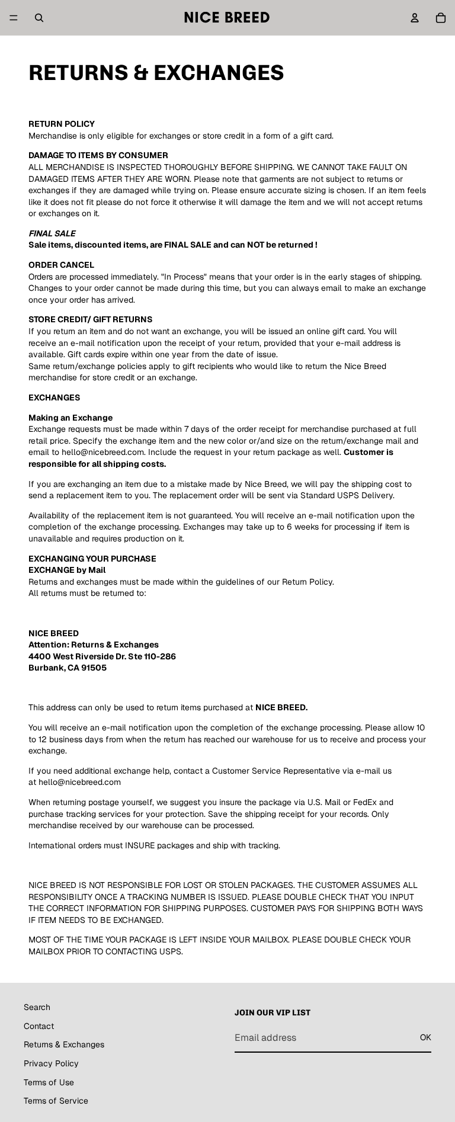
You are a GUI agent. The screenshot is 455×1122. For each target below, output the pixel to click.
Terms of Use (49, 1082)
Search (37, 1007)
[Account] (415, 18)
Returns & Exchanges (64, 1044)
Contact (39, 1026)
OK (425, 1037)
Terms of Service (56, 1100)
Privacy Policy (51, 1063)
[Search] (39, 18)
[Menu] (13, 17)
